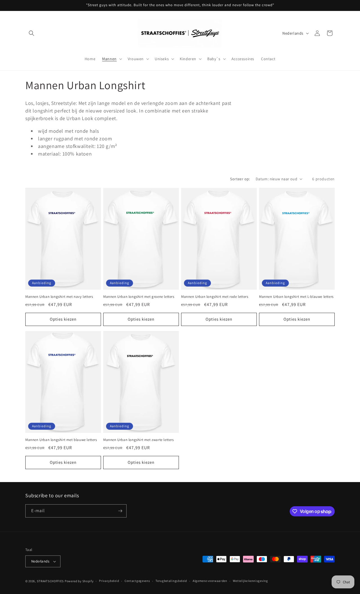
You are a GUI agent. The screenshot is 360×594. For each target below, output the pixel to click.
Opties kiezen (63, 319)
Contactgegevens (137, 581)
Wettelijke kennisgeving (250, 581)
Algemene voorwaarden (210, 581)
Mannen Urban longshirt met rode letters (214, 296)
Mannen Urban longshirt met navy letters (59, 296)
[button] (31, 33)
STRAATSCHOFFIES (50, 581)
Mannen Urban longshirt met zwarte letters (138, 440)
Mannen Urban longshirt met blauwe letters (61, 440)
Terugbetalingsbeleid (171, 581)
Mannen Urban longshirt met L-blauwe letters (296, 296)
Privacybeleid (109, 581)
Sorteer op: (240, 178)
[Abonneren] (120, 511)
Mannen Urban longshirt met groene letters (138, 296)
